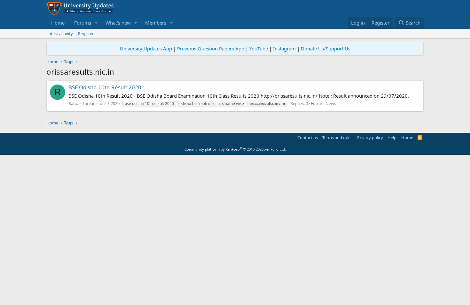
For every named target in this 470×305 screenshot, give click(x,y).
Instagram (284, 48)
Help (392, 137)
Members (155, 22)
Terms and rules (337, 137)
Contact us (307, 137)
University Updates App (146, 48)
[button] (96, 23)
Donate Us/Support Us (325, 48)
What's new (118, 22)
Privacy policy (370, 137)
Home (58, 22)
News (330, 103)
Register (86, 33)
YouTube (258, 48)
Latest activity (59, 33)
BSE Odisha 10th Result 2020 (104, 87)
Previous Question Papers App (210, 48)
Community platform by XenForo (235, 149)
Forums (82, 22)
